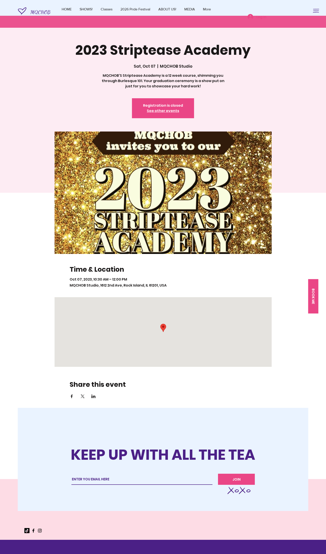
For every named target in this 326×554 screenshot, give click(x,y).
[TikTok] (26, 530)
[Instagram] (39, 530)
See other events (163, 110)
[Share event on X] (83, 396)
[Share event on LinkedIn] (93, 396)
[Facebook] (33, 530)
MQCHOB (40, 12)
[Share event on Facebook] (72, 396)
